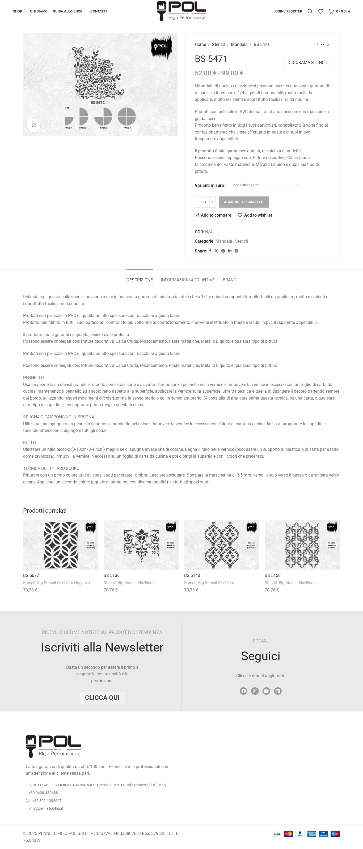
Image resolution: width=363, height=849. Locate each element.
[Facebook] (243, 691)
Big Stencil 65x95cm (136, 582)
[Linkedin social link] (230, 251)
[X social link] (216, 251)
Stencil (218, 44)
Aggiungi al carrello (243, 202)
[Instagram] (255, 691)
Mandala (239, 44)
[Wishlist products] (320, 11)
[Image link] (53, 746)
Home (200, 44)
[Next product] (328, 44)
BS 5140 (192, 575)
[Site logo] (181, 11)
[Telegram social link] (236, 251)
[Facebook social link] (210, 251)
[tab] (139, 277)
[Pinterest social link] (223, 251)
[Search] (310, 11)
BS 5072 (31, 575)
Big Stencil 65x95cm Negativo (63, 582)
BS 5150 (273, 575)
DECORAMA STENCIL (308, 62)
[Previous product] (317, 44)
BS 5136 (112, 575)
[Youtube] (266, 691)
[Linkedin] (278, 691)
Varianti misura (209, 185)
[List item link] (100, 793)
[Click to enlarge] (33, 125)
